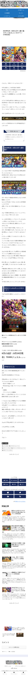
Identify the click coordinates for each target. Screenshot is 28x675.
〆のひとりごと (10, 139)
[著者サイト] (8, 492)
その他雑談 (5, 443)
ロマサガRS (5, 446)
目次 (11, 131)
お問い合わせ (14, 668)
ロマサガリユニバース (14, 446)
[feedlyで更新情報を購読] (8, 496)
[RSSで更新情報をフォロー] (20, 496)
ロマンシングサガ (6, 448)
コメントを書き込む (14, 647)
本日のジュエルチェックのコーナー (14, 137)
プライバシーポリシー (20, 666)
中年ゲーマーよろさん (7, 450)
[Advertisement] (14, 23)
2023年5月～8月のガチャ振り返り (14, 134)
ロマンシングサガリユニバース (18, 448)
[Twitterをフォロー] (20, 492)
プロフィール (7, 666)
